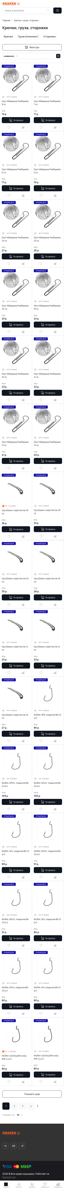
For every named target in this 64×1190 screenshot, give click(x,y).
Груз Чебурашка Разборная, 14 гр (47, 375)
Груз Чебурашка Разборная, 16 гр (15, 375)
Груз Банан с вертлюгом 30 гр (15, 512)
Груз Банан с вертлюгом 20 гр (15, 580)
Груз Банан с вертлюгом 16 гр (15, 716)
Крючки (8, 36)
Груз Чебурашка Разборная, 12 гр (15, 444)
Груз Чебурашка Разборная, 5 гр (47, 171)
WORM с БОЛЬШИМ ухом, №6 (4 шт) (46, 1057)
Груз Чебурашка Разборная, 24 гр (15, 239)
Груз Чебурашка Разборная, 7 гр (47, 103)
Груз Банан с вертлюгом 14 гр (15, 648)
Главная (6, 20)
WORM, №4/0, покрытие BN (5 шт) (47, 784)
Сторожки (49, 36)
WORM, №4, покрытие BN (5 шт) (15, 853)
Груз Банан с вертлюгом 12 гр (47, 648)
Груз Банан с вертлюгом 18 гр (47, 580)
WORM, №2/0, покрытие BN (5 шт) (15, 921)
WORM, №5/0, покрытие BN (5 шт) (15, 784)
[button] (57, 11)
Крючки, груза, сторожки (26, 20)
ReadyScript (9, 1177)
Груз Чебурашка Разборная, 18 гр (47, 307)
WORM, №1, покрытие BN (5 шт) (47, 989)
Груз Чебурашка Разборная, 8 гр (15, 103)
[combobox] (27, 11)
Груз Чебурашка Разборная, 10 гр (47, 444)
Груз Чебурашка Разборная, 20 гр (15, 307)
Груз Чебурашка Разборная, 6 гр (15, 171)
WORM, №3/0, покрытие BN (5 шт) (47, 853)
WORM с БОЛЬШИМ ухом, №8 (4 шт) (14, 1057)
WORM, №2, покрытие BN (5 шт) (47, 921)
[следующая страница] (37, 1106)
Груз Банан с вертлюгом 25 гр (47, 512)
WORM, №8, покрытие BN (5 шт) (47, 716)
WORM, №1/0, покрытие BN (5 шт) (15, 989)
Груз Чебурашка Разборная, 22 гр (47, 239)
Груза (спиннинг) (28, 36)
